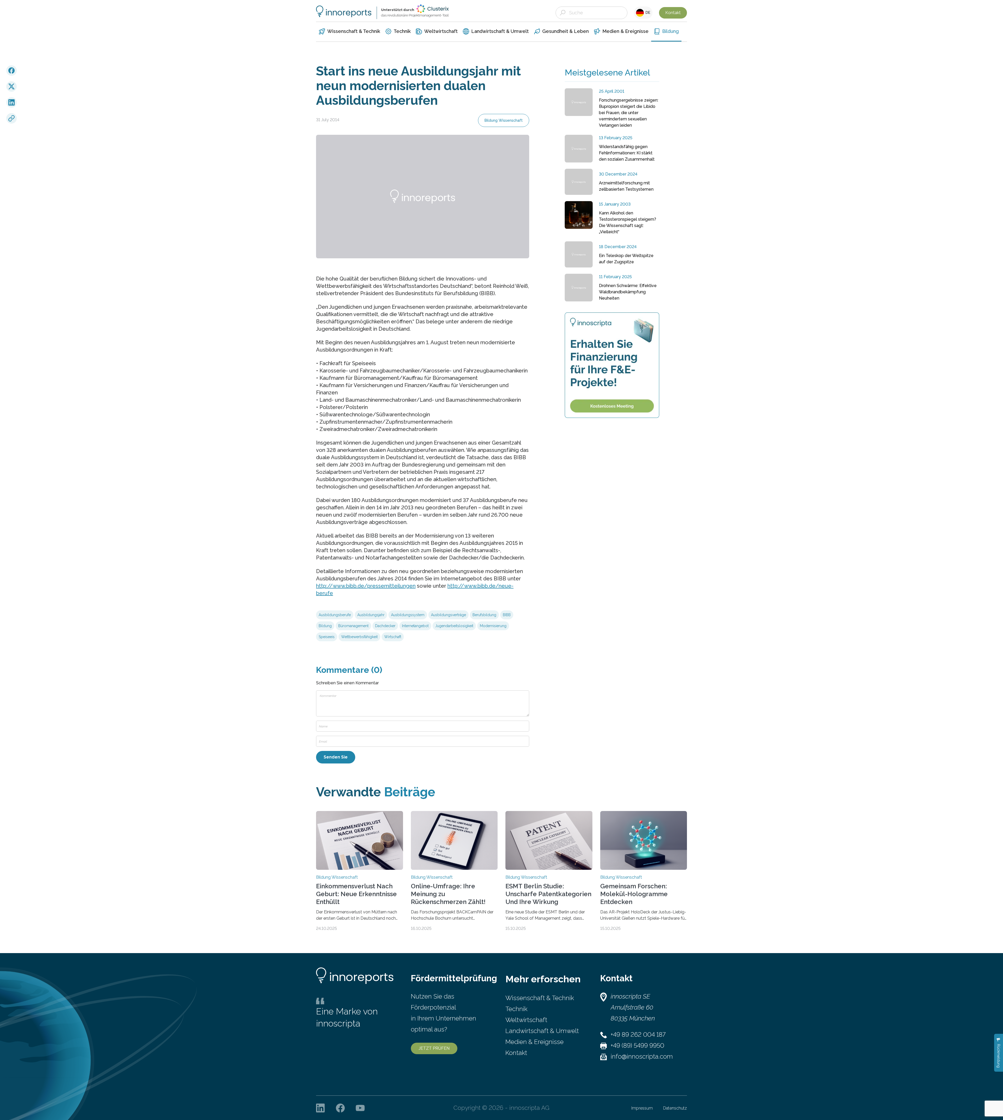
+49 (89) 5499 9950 (637, 1045)
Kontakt (673, 12)
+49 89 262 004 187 (638, 1034)
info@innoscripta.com (642, 1056)
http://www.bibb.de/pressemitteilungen (366, 586)
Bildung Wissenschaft (504, 120)
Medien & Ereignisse (534, 1042)
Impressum (642, 1108)
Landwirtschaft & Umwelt (542, 1031)
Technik (516, 1009)
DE (647, 12)
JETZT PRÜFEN (434, 1048)
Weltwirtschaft (526, 1020)
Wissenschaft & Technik (539, 998)
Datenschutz (675, 1108)
